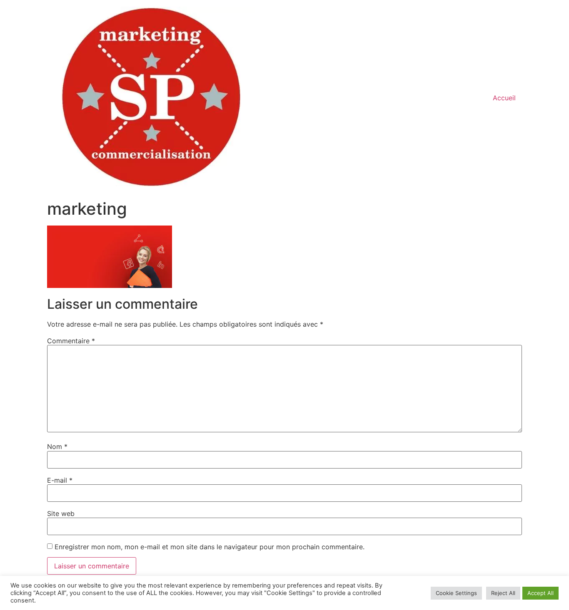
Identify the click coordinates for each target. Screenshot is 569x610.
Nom (57, 446)
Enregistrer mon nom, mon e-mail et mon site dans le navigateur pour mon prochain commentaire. (209, 546)
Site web (61, 513)
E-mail (59, 480)
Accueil (504, 98)
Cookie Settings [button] (456, 593)
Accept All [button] (540, 593)
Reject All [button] (503, 593)
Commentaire (71, 340)
